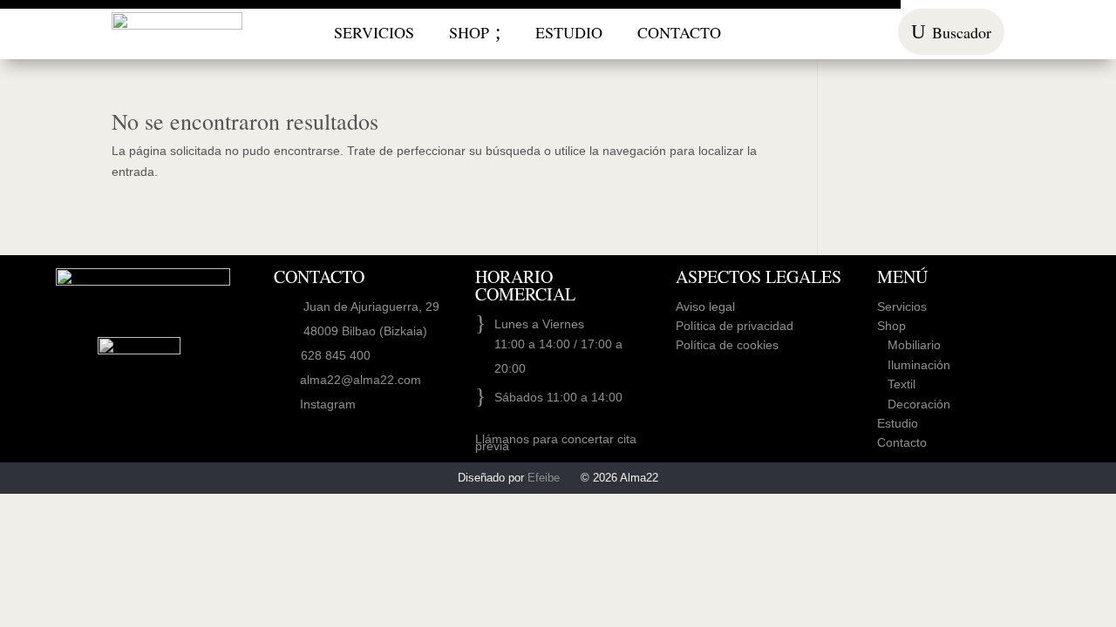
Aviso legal (705, 307)
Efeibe (543, 477)
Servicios (902, 307)
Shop (891, 326)
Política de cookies (727, 345)
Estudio (897, 423)
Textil (896, 384)
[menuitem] (374, 32)
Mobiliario (909, 345)
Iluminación (913, 365)
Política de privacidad (734, 326)
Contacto (902, 442)
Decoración (913, 404)
